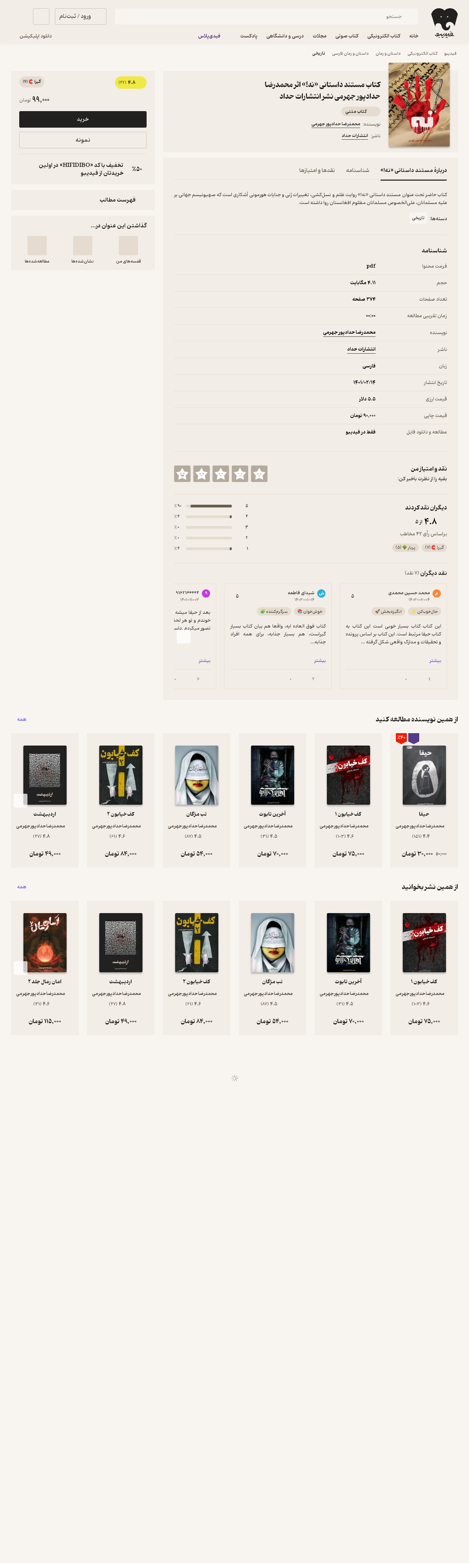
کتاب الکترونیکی (422, 53)
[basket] (41, 16)
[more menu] (178, 137)
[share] (228, 137)
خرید (83, 119)
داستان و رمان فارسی (350, 53)
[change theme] (19, 16)
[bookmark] (195, 137)
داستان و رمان (388, 53)
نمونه (83, 140)
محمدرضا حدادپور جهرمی (335, 124)
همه (21, 720)
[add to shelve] (128, 245)
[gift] (211, 137)
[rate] (259, 473)
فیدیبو (450, 53)
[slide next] (184, 636)
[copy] (26, 169)
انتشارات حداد (355, 135)
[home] (444, 23)
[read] (37, 245)
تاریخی (318, 53)
